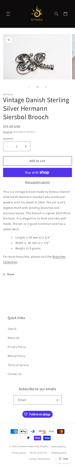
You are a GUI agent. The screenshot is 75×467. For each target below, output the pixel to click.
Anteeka (22, 446)
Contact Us (15, 374)
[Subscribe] (56, 400)
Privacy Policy (17, 347)
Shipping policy (59, 452)
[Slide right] (46, 87)
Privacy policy (19, 452)
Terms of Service (18, 365)
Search (12, 328)
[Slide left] (29, 87)
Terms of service (38, 452)
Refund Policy (16, 356)
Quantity (8, 138)
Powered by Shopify (37, 446)
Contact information (39, 458)
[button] (8, 13)
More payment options (37, 182)
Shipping (7, 131)
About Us (13, 338)
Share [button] (10, 274)
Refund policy (59, 446)
